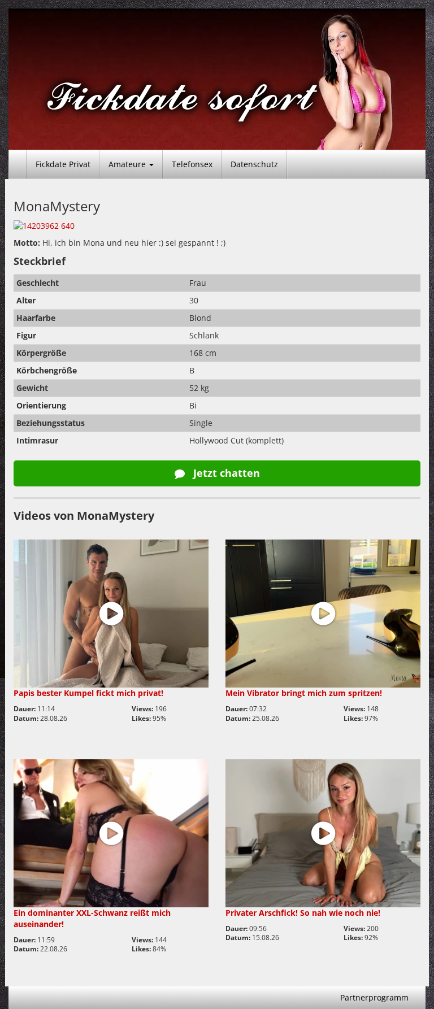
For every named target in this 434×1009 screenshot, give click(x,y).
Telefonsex (192, 164)
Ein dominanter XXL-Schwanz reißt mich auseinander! (92, 918)
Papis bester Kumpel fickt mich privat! (88, 693)
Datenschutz (254, 164)
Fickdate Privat (63, 164)
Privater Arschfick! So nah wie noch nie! (302, 912)
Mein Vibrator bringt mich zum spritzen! (303, 693)
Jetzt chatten (225, 473)
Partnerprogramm (374, 997)
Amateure (128, 164)
